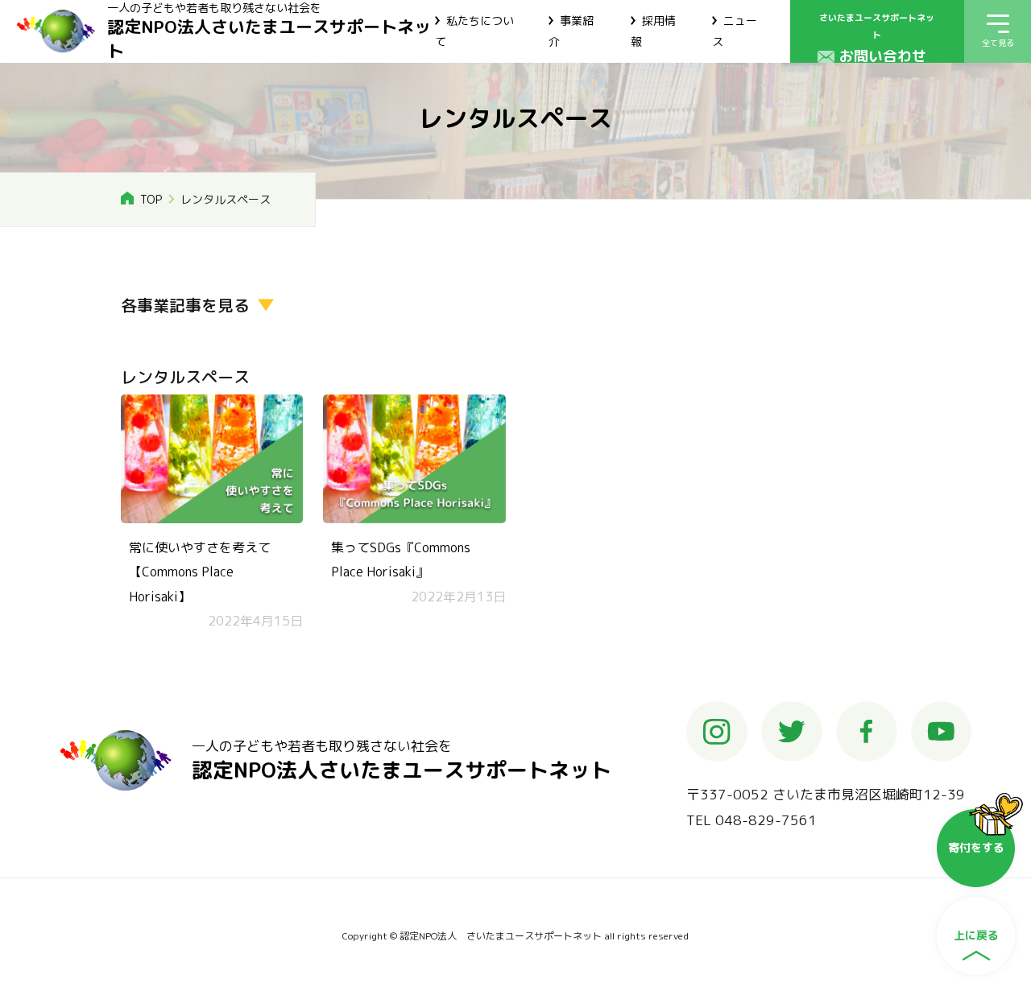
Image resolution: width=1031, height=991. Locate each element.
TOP (151, 199)
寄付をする (976, 847)
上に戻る (976, 935)
